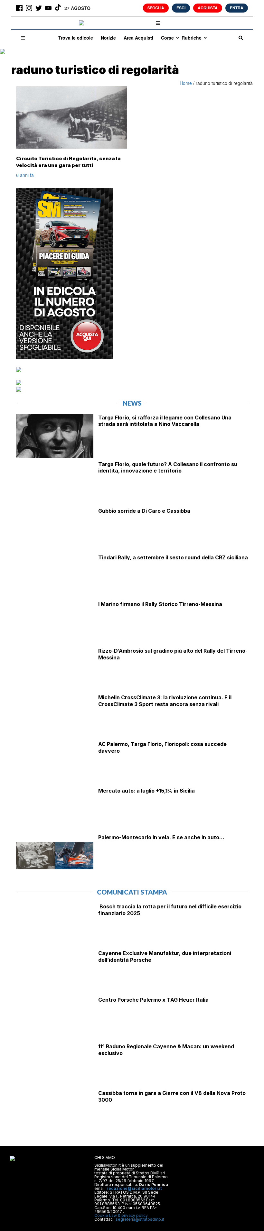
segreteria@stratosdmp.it (140, 1219)
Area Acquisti (138, 37)
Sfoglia (155, 8)
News (132, 403)
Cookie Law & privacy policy (121, 1215)
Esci (180, 8)
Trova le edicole (75, 37)
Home (186, 83)
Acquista (208, 8)
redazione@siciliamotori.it (134, 1188)
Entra (236, 8)
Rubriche (192, 37)
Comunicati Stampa (132, 892)
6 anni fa (25, 175)
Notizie (108, 37)
